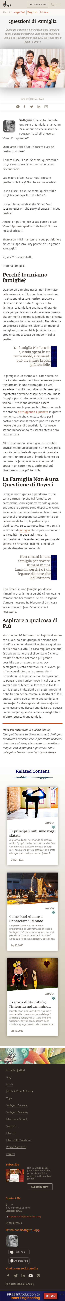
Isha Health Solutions (18, 1140)
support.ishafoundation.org (25, 1216)
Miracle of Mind (15, 1070)
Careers (10, 1154)
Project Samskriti (16, 1147)
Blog (8, 1077)
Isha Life (11, 1133)
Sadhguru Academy (17, 1112)
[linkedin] (38, 106)
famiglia (25, 530)
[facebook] (24, 106)
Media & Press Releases (19, 1091)
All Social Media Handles (20, 1284)
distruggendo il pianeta (33, 412)
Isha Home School (16, 1119)
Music (9, 1084)
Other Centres (14, 1223)
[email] (46, 106)
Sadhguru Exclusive (17, 1105)
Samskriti (12, 1126)
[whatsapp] (17, 106)
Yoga (9, 1098)
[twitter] (31, 106)
